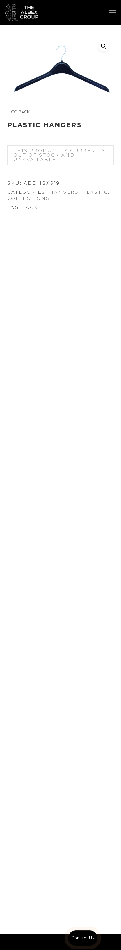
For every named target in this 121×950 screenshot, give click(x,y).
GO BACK (20, 111)
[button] (112, 12)
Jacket (34, 207)
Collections (28, 198)
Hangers (64, 192)
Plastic (95, 192)
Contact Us (82, 938)
